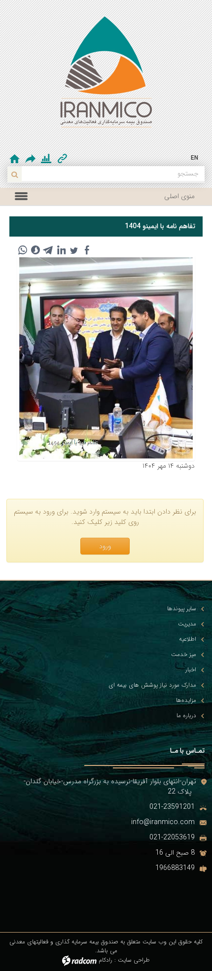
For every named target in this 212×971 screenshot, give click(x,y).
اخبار (190, 669)
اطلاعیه (187, 639)
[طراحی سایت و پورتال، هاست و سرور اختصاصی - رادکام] (79, 960)
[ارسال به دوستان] (31, 158)
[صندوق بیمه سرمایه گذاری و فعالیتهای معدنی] (106, 76)
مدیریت (187, 624)
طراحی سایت (134, 960)
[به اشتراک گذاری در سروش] (35, 249)
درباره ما (186, 715)
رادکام (105, 960)
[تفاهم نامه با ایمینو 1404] (106, 358)
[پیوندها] (62, 158)
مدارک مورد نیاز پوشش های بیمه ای (152, 685)
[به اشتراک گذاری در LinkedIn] (61, 249)
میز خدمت (183, 654)
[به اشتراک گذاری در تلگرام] (48, 249)
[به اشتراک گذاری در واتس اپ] (22, 249)
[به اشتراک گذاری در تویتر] (74, 249)
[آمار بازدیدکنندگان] (46, 158)
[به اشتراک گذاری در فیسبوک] (86, 249)
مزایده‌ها (186, 700)
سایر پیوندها (181, 608)
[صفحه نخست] (14, 158)
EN (194, 158)
